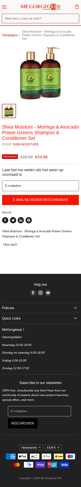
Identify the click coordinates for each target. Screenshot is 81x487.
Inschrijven (22, 423)
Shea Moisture (26, 144)
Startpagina (9, 35)
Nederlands (29, 447)
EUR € (51, 447)
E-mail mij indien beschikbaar (40, 200)
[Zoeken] (73, 18)
